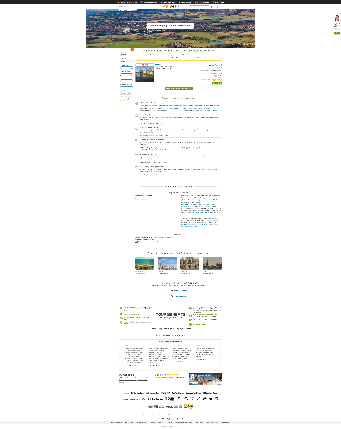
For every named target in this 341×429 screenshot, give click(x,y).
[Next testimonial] (220, 355)
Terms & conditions (116, 422)
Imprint (170, 422)
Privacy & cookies (141, 422)
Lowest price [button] (207, 54)
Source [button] (214, 218)
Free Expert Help (219, 2)
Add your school (225, 422)
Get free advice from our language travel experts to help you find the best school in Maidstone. (179, 285)
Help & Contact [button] (123, 6)
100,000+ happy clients (169, 2)
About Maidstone (177, 57)
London (205, 271)
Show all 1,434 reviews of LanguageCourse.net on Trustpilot (133, 381)
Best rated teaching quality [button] (179, 54)
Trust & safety (199, 422)
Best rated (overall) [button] (157, 54)
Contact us (161, 422)
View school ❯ (217, 83)
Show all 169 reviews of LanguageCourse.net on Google (170, 377)
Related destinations (202, 57)
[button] (214, 7)
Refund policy (129, 422)
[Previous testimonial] (121, 355)
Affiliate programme (211, 422)
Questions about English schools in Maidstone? (178, 283)
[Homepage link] (120, 10)
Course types (153, 57)
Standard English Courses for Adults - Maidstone (196, 108)
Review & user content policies (183, 422)
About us (152, 422)
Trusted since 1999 (186, 2)
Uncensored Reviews (203, 2)
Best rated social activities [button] (195, 54)
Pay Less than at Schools (150, 2)
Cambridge (183, 271)
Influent (177, 108)
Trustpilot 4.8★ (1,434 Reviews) (128, 2)
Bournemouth (139, 271)
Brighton (160, 271)
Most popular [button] (167, 54)
